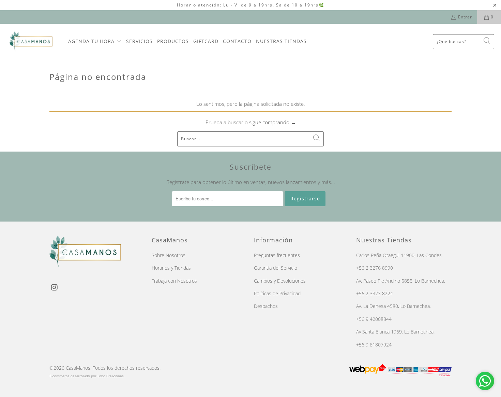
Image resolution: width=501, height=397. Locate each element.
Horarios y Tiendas (171, 268)
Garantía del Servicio (275, 268)
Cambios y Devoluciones (280, 281)
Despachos (266, 306)
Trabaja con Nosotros (174, 281)
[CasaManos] (34, 41)
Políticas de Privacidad (277, 293)
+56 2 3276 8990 (374, 268)
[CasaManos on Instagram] (54, 287)
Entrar (465, 17)
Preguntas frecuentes (277, 255)
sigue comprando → (272, 122)
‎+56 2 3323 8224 (374, 293)
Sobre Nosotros (168, 255)
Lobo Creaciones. (110, 375)
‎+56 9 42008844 (374, 319)
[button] (95, 41)
